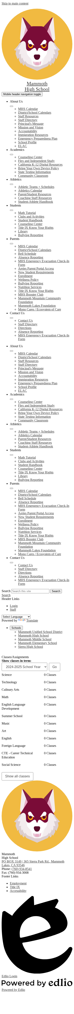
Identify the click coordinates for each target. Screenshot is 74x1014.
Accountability (27, 131)
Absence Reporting (30, 257)
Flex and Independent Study (36, 161)
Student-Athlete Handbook (35, 201)
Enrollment (25, 276)
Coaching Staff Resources (35, 198)
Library (23, 231)
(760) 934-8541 (22, 869)
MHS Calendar (28, 109)
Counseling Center (30, 157)
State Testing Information (34, 172)
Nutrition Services (30, 287)
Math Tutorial (27, 213)
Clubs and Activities (31, 216)
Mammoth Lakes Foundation (37, 305)
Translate (32, 620)
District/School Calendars (34, 112)
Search (6, 591)
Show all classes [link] (17, 776)
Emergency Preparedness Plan (37, 138)
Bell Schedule (27, 253)
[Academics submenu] (11, 154)
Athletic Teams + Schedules (36, 187)
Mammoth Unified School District (40, 632)
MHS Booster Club (30, 294)
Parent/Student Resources (34, 194)
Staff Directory (27, 120)
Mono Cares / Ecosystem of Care (39, 309)
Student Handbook (30, 220)
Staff (13, 609)
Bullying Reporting (30, 235)
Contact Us (25, 320)
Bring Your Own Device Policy (38, 168)
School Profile (27, 142)
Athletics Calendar (30, 190)
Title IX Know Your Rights (35, 227)
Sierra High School (30, 646)
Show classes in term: (16, 660)
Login (14, 606)
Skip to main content (15, 3)
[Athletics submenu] (11, 184)
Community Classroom (33, 175)
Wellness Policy (28, 279)
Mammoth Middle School (34, 639)
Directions (24, 328)
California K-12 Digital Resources (40, 164)
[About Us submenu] (11, 106)
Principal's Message (31, 123)
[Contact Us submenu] (11, 318)
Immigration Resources (33, 135)
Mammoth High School (33, 635)
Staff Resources (28, 116)
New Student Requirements (36, 272)
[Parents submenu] (11, 243)
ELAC (22, 146)
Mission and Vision (30, 127)
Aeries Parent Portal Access (36, 268)
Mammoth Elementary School (37, 643)
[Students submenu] (11, 210)
